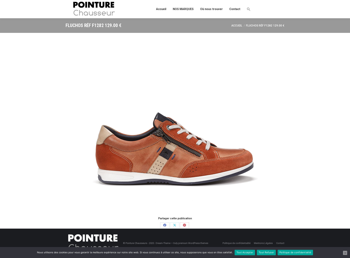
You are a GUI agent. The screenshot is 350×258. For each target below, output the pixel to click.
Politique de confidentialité (295, 252)
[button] (248, 9)
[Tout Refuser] (345, 253)
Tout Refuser (266, 252)
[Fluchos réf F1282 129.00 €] (175, 124)
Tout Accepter (244, 252)
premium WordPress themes (193, 243)
